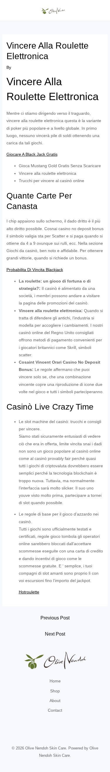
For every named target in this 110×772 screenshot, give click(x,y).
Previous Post (55, 617)
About (55, 700)
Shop (55, 691)
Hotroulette (29, 592)
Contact (55, 710)
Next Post (55, 633)
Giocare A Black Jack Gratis (31, 154)
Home (55, 681)
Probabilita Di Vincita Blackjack (34, 269)
